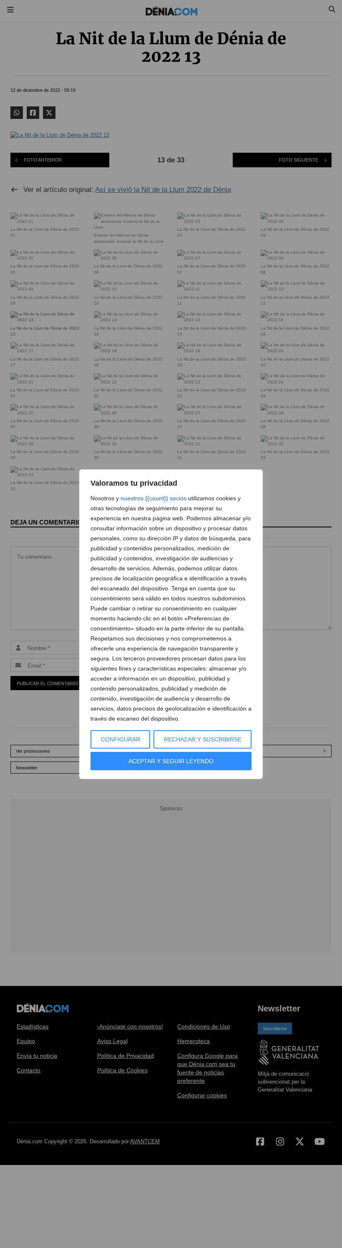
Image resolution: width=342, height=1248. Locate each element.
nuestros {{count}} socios (153, 498)
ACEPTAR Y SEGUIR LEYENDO (171, 761)
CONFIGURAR (120, 739)
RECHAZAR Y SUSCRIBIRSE (202, 739)
